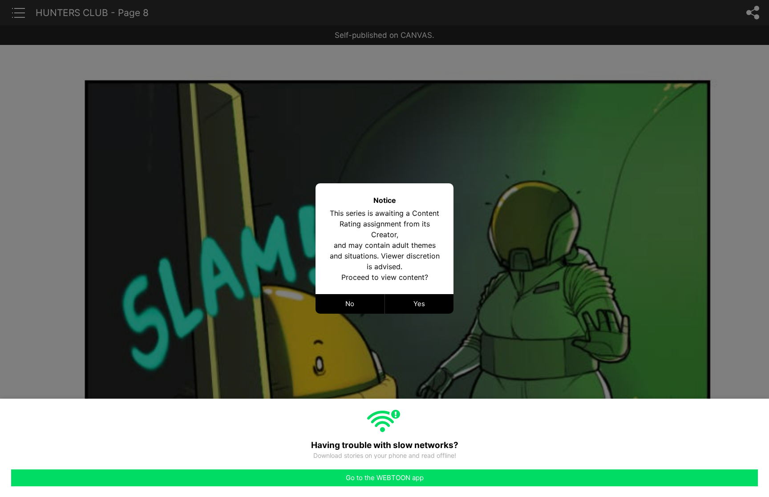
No (349, 303)
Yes (419, 303)
